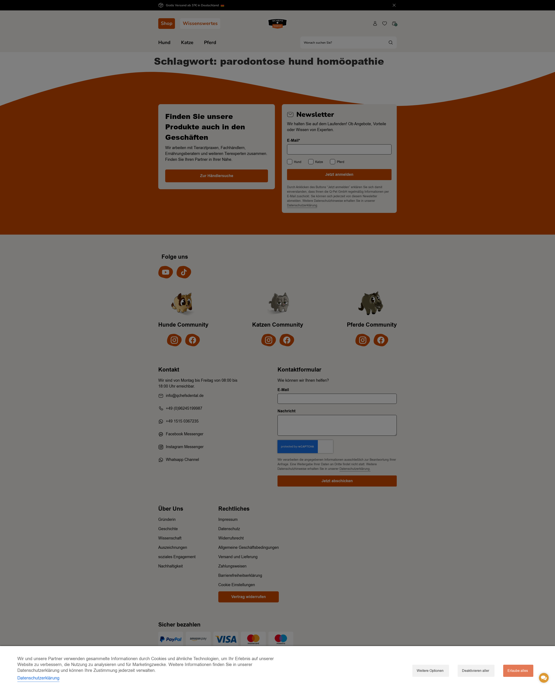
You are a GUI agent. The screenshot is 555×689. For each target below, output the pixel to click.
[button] (544, 678)
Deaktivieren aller (475, 670)
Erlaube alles (518, 670)
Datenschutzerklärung (38, 678)
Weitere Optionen (430, 670)
